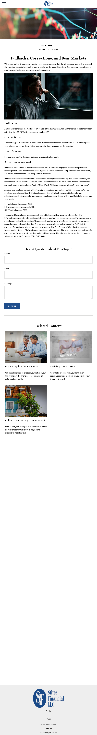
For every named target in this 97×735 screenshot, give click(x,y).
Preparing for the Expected (22, 366)
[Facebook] (46, 711)
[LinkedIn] (50, 711)
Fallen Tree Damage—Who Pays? (25, 420)
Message (8, 283)
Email (6, 268)
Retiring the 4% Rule (62, 366)
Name (7, 253)
